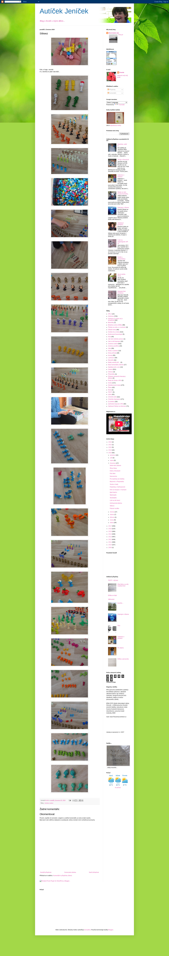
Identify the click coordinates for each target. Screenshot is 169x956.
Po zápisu (120, 648)
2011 (110, 542)
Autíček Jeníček (64, 11)
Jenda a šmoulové (123, 159)
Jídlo (109, 348)
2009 (110, 547)
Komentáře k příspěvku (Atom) (62, 875)
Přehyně (120, 34)
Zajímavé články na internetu (117, 406)
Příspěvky (112, 89)
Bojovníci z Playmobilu (117, 481)
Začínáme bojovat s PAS (115, 404)
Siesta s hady (114, 484)
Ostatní (110, 369)
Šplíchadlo (113, 495)
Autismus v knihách (120, 175)
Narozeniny (113, 476)
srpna (112, 460)
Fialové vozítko (114, 508)
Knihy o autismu (113, 350)
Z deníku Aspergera (114, 399)
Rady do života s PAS (114, 380)
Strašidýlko (113, 498)
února (112, 520)
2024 (110, 442)
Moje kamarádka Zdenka (116, 365)
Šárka (110, 387)
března (112, 517)
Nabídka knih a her (114, 367)
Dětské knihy (112, 329)
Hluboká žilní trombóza (121, 292)
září (111, 458)
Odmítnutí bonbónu (120, 223)
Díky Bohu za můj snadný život (122, 585)
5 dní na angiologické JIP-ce (122, 241)
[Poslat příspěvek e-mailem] (69, 800)
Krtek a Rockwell (115, 471)
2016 (110, 528)
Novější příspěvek (45, 872)
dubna (112, 514)
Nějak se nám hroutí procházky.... (123, 193)
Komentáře (112, 93)
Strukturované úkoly (114, 385)
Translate (122, 104)
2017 (110, 526)
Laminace (111, 357)
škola (109, 390)
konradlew (87, 930)
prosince (113, 455)
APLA (110, 314)
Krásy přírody (112, 353)
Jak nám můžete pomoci (115, 339)
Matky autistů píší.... (114, 362)
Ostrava (110, 372)
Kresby (110, 355)
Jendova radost (48, 803)
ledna (112, 522)
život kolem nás (114, 33)
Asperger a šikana (123, 207)
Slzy (118, 625)
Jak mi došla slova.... (121, 275)
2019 (110, 450)
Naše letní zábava (115, 465)
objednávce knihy (115, 125)
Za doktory (111, 401)
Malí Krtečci (113, 492)
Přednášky (111, 374)
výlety (110, 394)
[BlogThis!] (76, 800)
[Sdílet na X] (78, 800)
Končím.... (120, 603)
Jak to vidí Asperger (114, 341)
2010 (110, 545)
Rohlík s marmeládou (121, 258)
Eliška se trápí (112, 595)
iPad (109, 336)
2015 (110, 531)
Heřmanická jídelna (116, 503)
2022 (110, 444)
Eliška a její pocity (123, 659)
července (113, 463)
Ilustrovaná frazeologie (115, 334)
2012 (110, 539)
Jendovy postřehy (113, 346)
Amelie (122, 72)
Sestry (110, 383)
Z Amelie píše (112, 397)
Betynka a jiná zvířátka (115, 325)
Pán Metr (112, 473)
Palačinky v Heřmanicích (117, 487)
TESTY (110, 392)
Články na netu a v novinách (117, 327)
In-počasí (118, 787)
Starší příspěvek (94, 872)
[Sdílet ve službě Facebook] (80, 800)
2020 (110, 447)
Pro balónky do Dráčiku (117, 479)
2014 (110, 534)
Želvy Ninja (113, 468)
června (112, 512)
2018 (110, 453)
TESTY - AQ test (113, 580)
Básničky (111, 322)
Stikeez (112, 506)
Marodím (111, 360)
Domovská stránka (70, 872)
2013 (110, 537)
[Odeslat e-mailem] (73, 800)
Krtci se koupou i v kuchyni (118, 490)
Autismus (111, 316)
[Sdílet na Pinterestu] (82, 800)
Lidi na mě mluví (115, 500)
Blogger (110, 930)
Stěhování (111, 599)
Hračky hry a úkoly (114, 332)
